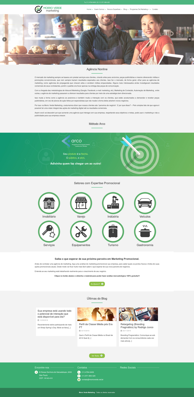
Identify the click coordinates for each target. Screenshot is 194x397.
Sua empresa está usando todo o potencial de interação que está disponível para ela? (54, 313)
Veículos (145, 216)
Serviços (49, 245)
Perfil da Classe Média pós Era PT (95, 325)
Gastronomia (145, 245)
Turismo (113, 245)
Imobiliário (49, 216)
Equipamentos (81, 245)
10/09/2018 (44, 320)
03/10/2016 (85, 330)
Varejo (81, 216)
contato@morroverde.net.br (92, 379)
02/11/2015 (127, 330)
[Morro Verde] (48, 9)
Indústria (113, 216)
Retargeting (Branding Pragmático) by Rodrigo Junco (137, 325)
